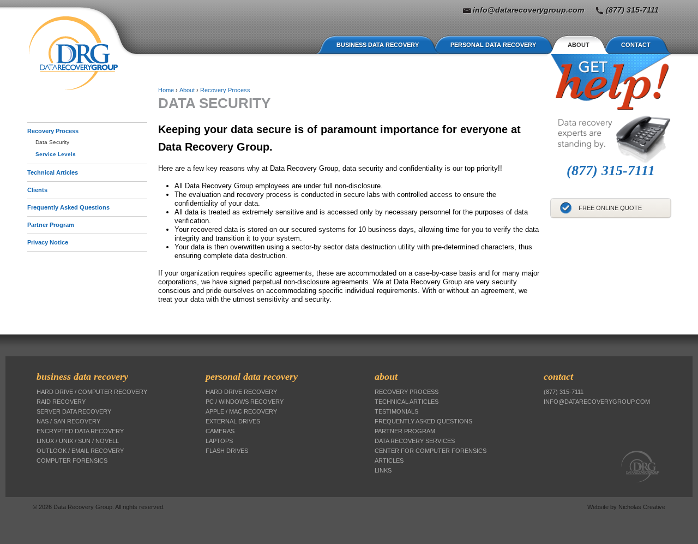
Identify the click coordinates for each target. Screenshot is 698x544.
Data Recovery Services (415, 441)
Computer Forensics (72, 460)
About (578, 44)
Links (383, 470)
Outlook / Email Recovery (80, 450)
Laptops (219, 441)
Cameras (220, 431)
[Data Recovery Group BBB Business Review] (552, 230)
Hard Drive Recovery (241, 391)
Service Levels (55, 154)
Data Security (52, 142)
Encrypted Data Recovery (80, 431)
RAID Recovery (61, 401)
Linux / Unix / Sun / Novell (78, 441)
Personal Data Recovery (493, 44)
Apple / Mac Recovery (241, 411)
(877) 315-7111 (632, 9)
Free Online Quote (610, 208)
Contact (636, 44)
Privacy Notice (47, 242)
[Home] (73, 53)
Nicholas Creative (641, 507)
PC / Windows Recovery (245, 401)
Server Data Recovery (74, 411)
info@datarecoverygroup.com (528, 9)
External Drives (233, 421)
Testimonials (396, 411)
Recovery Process (53, 131)
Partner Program (50, 225)
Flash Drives (227, 450)
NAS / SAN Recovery (68, 421)
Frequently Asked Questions (68, 207)
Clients (37, 190)
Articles (389, 460)
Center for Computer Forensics (430, 450)
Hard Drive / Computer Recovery (92, 391)
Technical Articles (52, 172)
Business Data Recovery (377, 44)
